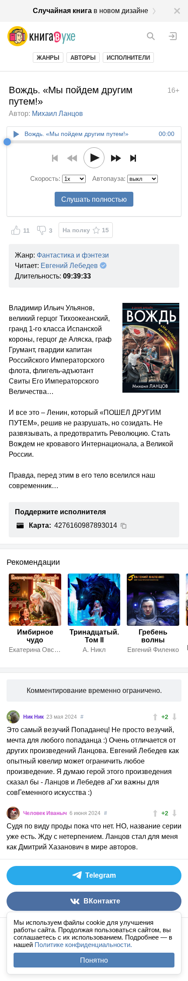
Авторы (83, 57)
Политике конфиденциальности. (83, 944)
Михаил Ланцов (57, 113)
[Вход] (173, 36)
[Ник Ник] (13, 716)
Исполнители (128, 57)
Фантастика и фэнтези (73, 255)
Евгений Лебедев (69, 265)
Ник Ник (34, 717)
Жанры (48, 57)
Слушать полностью (94, 199)
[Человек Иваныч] (13, 813)
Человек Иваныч (45, 813)
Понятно (94, 960)
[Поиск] (151, 36)
